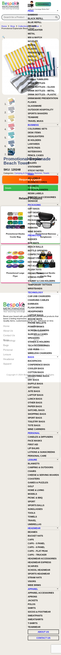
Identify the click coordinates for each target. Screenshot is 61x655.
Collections (23, 26)
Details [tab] (7, 188)
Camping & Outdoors (23, 173)
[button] (30, 5)
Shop (12, 26)
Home (4, 26)
